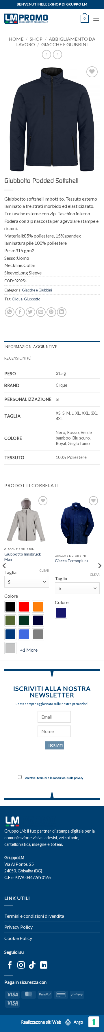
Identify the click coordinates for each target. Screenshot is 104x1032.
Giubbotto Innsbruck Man (22, 557)
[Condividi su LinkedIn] (61, 312)
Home (16, 39)
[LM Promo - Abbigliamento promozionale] (26, 19)
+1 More (29, 650)
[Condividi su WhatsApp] (9, 312)
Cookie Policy (18, 938)
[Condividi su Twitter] (30, 312)
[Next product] (46, 54)
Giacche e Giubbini (64, 44)
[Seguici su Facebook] (10, 966)
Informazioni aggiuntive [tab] (30, 346)
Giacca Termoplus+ (72, 560)
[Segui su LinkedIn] (43, 966)
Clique (17, 299)
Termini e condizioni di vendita (34, 916)
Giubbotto (32, 299)
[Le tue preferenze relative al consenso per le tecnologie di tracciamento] (93, 1021)
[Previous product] (57, 54)
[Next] (99, 577)
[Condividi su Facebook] (20, 312)
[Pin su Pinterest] (51, 312)
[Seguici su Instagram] (21, 966)
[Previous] (4, 577)
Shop (36, 39)
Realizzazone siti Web (41, 1022)
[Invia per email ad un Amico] (41, 312)
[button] (85, 19)
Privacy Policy (18, 927)
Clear (44, 570)
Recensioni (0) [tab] (18, 358)
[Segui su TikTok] (32, 966)
